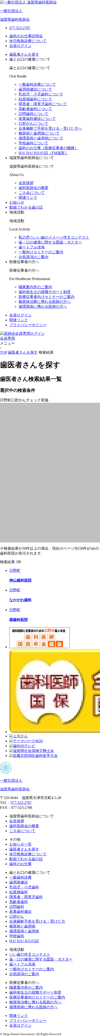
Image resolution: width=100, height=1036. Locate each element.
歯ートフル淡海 (32, 247)
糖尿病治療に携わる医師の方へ (45, 302)
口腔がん (16, 916)
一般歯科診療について (37, 84)
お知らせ (16, 202)
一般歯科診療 (20, 877)
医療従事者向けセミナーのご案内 (46, 297)
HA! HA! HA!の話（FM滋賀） (43, 153)
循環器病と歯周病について (41, 138)
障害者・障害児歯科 (26, 897)
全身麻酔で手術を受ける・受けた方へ (50, 128)
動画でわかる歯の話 (26, 207)
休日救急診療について (28, 41)
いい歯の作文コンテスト (29, 954)
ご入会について (32, 193)
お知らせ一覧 (20, 844)
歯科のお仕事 (20, 864)
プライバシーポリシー (28, 325)
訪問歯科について (33, 114)
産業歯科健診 (20, 912)
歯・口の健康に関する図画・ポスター (50, 242)
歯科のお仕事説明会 (26, 36)
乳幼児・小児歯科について (41, 94)
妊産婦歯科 (18, 892)
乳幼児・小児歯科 (24, 887)
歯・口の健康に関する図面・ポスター (41, 959)
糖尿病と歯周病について (39, 133)
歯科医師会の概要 (33, 188)
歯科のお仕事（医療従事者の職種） (48, 148)
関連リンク (28, 198)
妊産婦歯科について (35, 99)
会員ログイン (20, 46)
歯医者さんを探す (24, 54)
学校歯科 (16, 936)
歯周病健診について (35, 89)
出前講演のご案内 (33, 257)
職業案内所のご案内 (35, 287)
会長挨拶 (26, 183)
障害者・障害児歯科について (43, 104)
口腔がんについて (33, 123)
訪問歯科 (16, 907)
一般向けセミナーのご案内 (41, 252)
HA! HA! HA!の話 (24, 941)
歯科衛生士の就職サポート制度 (45, 292)
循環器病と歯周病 (24, 931)
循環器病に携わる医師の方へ (43, 306)
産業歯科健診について (37, 119)
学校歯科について (33, 143)
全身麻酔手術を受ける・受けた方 (37, 921)
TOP (3, 352)
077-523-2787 (21, 803)
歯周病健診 (18, 882)
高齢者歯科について (35, 109)
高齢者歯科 (18, 902)
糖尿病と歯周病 (22, 926)
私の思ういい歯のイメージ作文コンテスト (54, 237)
